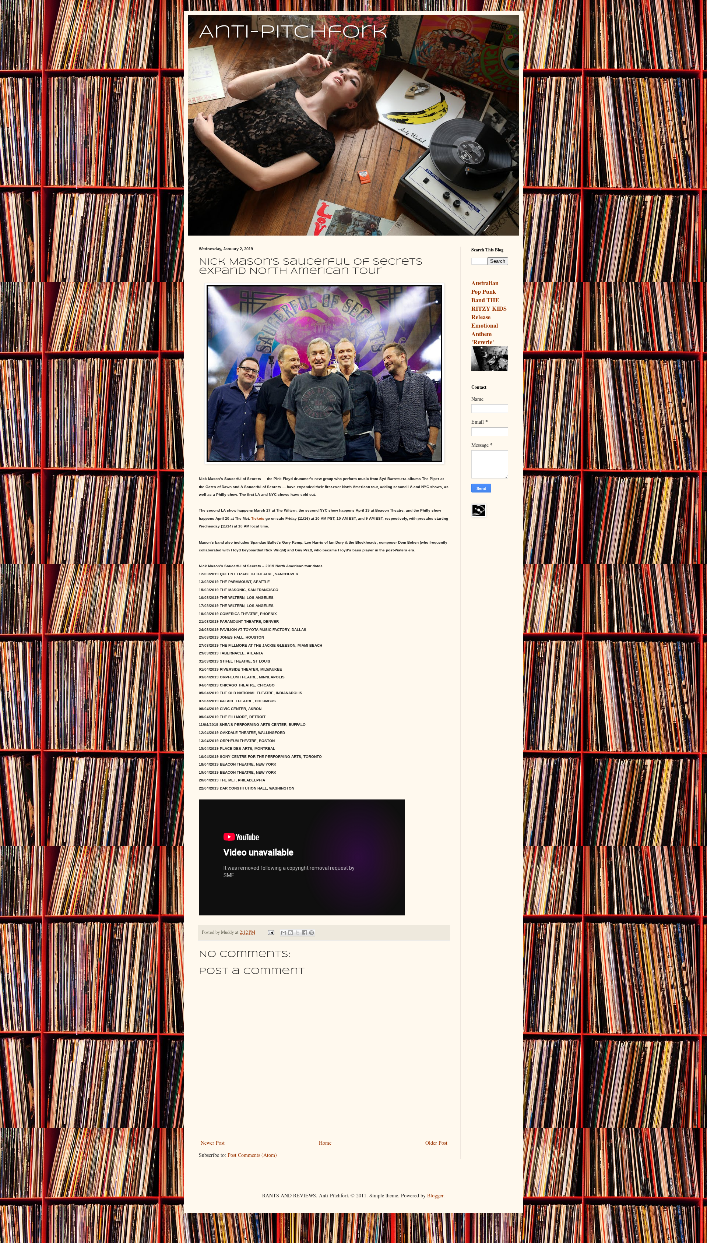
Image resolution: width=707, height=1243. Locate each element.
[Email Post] (270, 932)
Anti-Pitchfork (293, 32)
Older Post (436, 1142)
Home (325, 1142)
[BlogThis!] (290, 932)
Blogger (435, 1195)
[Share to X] (297, 932)
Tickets (257, 518)
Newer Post (213, 1142)
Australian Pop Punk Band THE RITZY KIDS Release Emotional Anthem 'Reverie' (489, 312)
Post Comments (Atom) (252, 1154)
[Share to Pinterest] (311, 932)
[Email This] (283, 932)
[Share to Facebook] (304, 932)
